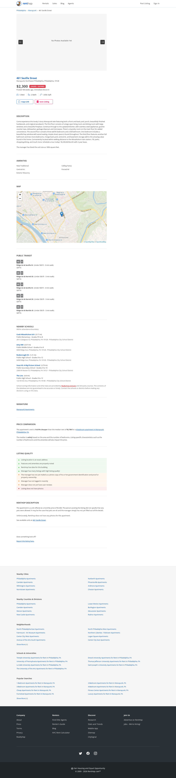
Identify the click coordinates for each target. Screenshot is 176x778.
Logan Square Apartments (98, 636)
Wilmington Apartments (26, 586)
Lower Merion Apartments (98, 604)
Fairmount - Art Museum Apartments (31, 633)
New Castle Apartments (26, 614)
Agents (71, 3)
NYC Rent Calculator (61, 732)
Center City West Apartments (28, 636)
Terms (19, 728)
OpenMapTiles (89, 242)
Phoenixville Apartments (97, 582)
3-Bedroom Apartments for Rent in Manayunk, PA (36, 686)
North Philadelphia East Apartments (30, 629)
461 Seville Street (26, 78)
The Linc (19, 375)
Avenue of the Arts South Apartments (31, 640)
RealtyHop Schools (68, 386)
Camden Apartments (25, 582)
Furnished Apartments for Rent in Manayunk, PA (35, 694)
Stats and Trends (95, 724)
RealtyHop (20, 737)
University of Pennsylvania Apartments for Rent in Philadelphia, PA (42, 661)
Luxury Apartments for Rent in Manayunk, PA (105, 694)
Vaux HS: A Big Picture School (28, 365)
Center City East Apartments (99, 640)
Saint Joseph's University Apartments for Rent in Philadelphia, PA (112, 665)
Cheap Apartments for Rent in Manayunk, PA (34, 690)
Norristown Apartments (26, 589)
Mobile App (93, 728)
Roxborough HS (22, 355)
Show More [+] (22, 644)
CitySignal (92, 737)
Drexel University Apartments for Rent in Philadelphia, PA (110, 658)
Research (92, 720)
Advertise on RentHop (133, 720)
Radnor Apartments (95, 614)
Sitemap (91, 732)
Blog (62, 3)
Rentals (45, 3)
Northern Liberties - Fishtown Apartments (104, 633)
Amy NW (19, 345)
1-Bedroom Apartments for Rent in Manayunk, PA (36, 683)
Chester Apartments (95, 589)
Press (18, 724)
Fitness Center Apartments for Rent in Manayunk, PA (108, 690)
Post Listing (145, 3)
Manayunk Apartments (25, 409)
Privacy (19, 732)
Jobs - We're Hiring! (132, 724)
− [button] (20, 198)
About (19, 720)
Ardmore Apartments (96, 586)
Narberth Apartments (96, 578)
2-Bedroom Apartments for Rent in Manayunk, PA (107, 683)
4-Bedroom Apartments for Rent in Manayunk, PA (107, 686)
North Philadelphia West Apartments (102, 629)
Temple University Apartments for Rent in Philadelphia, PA (39, 658)
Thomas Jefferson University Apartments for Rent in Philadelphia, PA (114, 661)
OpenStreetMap (101, 242)
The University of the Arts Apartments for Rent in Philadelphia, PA (41, 668)
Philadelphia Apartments (26, 578)
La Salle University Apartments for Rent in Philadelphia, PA (39, 665)
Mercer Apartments (24, 611)
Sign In (157, 3)
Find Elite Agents (59, 720)
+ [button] (20, 194)
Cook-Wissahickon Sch (25, 334)
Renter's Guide (58, 724)
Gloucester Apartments (97, 611)
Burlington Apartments (97, 607)
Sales (54, 3)
